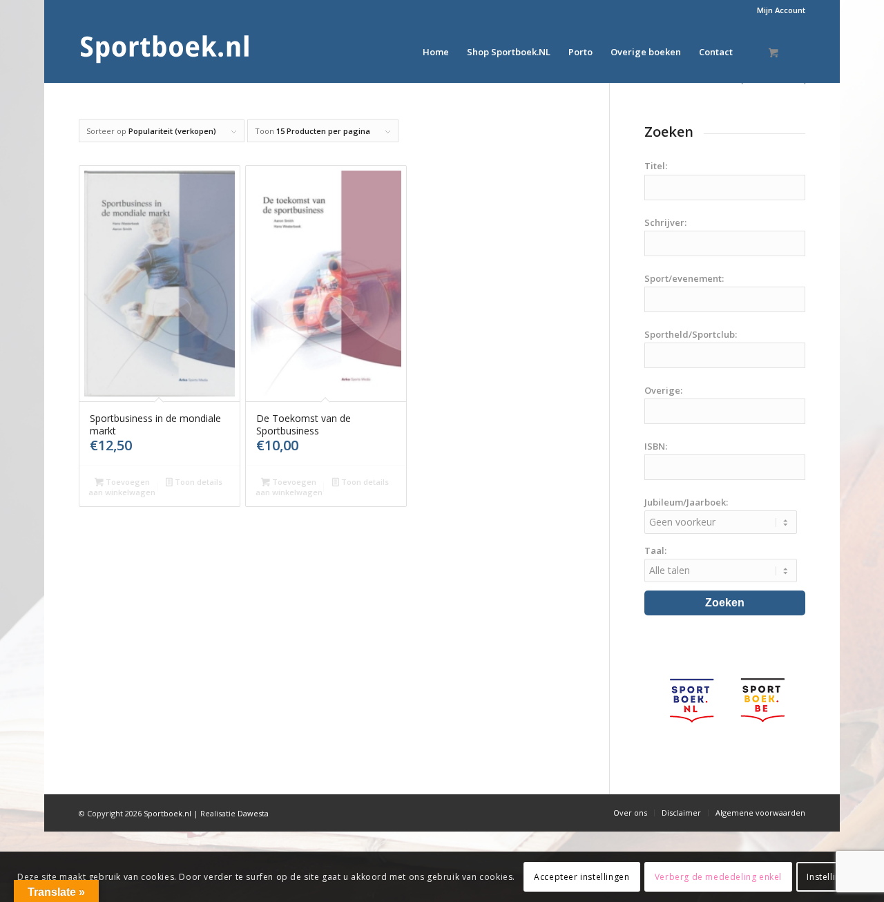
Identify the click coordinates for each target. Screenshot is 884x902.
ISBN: (655, 446)
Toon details (197, 482)
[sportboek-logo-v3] (165, 51)
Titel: (655, 166)
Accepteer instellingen (581, 876)
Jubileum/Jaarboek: (686, 502)
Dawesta (253, 813)
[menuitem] (777, 10)
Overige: (663, 390)
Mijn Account (781, 10)
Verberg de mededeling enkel (718, 876)
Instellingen (831, 876)
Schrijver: (665, 222)
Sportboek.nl (167, 813)
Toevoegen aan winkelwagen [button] (121, 487)
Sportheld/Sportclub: (690, 334)
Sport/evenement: (684, 278)
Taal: (655, 550)
